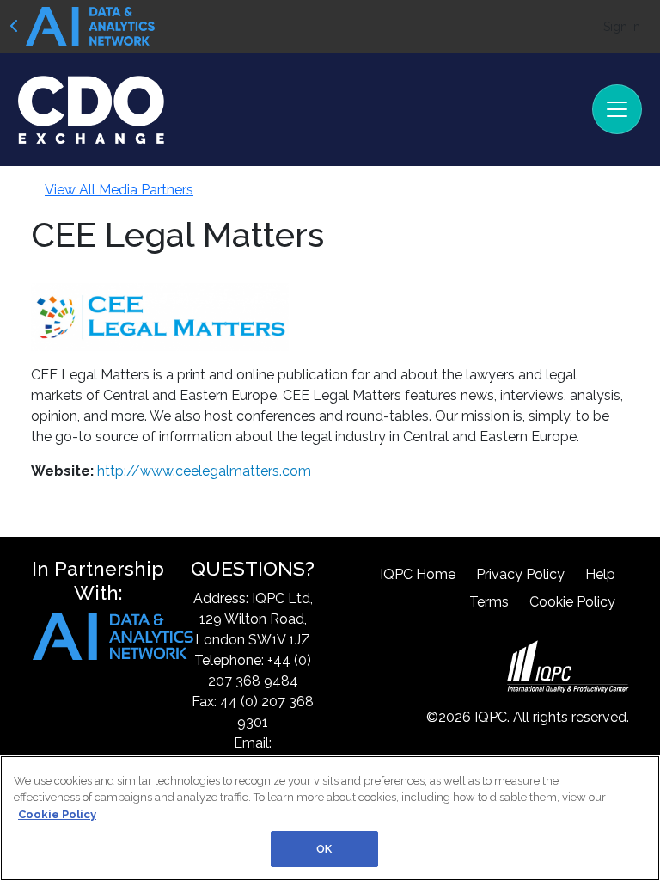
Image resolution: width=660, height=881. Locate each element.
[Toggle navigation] (617, 109)
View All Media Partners (119, 190)
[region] (330, 818)
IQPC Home (417, 574)
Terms (489, 602)
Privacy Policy (520, 574)
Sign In (621, 27)
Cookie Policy (572, 602)
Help (600, 574)
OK (324, 848)
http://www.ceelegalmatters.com (204, 471)
